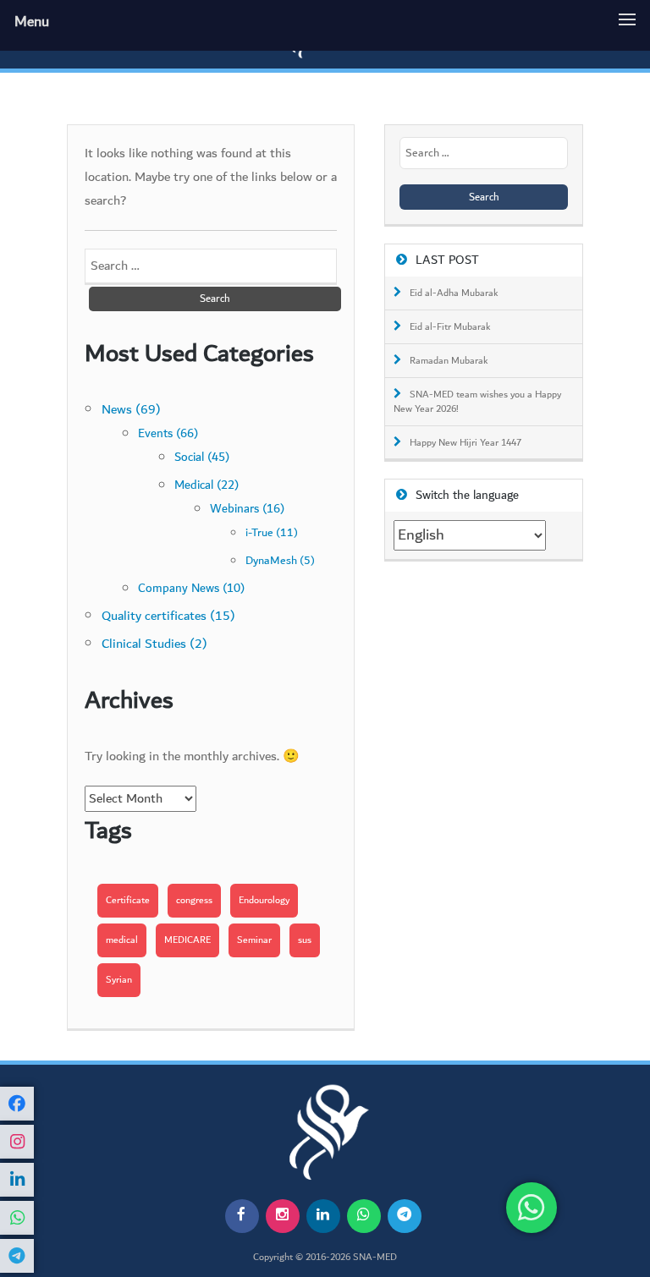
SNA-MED (375, 1257)
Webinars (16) (247, 509)
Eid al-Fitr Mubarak (450, 327)
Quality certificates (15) (168, 616)
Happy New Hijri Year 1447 (465, 443)
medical (122, 940)
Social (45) (201, 457)
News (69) (131, 409)
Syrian (119, 980)
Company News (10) (191, 589)
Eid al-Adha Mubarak (454, 293)
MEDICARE (187, 940)
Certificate (128, 900)
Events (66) (168, 434)
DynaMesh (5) (280, 561)
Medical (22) (206, 485)
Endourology (264, 900)
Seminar (254, 940)
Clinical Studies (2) (154, 644)
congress (194, 900)
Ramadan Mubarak (449, 361)
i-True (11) (271, 533)
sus (304, 940)
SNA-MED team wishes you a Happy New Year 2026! (477, 402)
